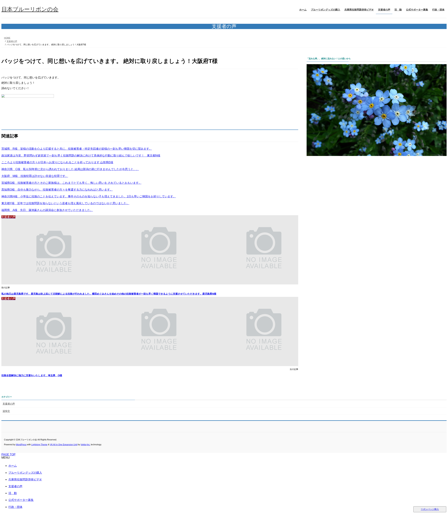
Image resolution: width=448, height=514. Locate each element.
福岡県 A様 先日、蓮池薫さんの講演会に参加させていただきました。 (47, 210)
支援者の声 (9, 403)
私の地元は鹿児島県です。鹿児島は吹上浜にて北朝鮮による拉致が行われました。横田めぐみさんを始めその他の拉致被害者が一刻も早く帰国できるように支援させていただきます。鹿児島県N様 (108, 293)
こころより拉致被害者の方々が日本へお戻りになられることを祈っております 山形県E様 (57, 162)
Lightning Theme (39, 444)
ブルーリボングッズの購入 (25, 472)
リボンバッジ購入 (430, 509)
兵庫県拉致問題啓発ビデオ (25, 479)
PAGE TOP (8, 454)
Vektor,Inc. (85, 444)
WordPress (21, 444)
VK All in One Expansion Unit (63, 444)
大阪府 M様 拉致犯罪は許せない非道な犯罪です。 (34, 175)
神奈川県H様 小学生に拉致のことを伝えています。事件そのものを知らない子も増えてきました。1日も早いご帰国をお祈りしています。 (88, 196)
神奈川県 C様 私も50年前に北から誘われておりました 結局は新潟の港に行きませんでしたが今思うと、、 (70, 169)
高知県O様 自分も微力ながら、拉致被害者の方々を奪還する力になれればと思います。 (57, 189)
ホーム (12, 465)
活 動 (12, 493)
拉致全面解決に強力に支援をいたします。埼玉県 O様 (31, 375)
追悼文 (6, 411)
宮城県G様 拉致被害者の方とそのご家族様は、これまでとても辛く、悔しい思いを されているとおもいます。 (71, 182)
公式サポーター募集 (21, 499)
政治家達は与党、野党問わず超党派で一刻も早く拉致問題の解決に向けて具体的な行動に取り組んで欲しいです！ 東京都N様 (80, 155)
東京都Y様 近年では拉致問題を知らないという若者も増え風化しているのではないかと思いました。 (65, 203)
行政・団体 (15, 506)
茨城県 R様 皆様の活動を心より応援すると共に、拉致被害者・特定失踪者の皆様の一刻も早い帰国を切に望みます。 (76, 148)
